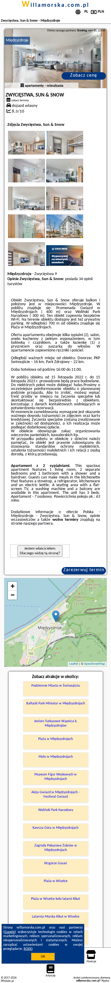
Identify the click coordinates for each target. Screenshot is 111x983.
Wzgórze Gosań (55, 863)
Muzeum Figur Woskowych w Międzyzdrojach (55, 776)
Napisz (105, 980)
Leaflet (73, 664)
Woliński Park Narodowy (55, 810)
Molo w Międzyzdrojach (55, 757)
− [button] (13, 595)
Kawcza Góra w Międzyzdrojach (55, 828)
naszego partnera (38, 523)
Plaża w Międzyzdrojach (55, 739)
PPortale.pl (7, 981)
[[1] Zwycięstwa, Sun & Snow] (55, 58)
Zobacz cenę (83, 75)
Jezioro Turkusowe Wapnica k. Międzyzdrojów (55, 723)
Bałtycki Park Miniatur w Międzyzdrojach (55, 703)
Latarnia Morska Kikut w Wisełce (55, 916)
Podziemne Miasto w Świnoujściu (55, 686)
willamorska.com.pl (55, 5)
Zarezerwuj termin (83, 570)
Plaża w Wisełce (55, 881)
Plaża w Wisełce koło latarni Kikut (55, 899)
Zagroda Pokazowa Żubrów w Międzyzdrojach (55, 848)
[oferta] (22, 86)
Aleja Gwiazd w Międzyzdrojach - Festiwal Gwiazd (55, 794)
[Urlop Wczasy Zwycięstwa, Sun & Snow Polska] (34, 148)
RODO (28, 949)
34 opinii (86, 279)
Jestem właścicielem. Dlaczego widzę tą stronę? (40, 551)
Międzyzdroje (17, 40)
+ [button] (13, 586)
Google (9, 932)
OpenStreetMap (94, 664)
